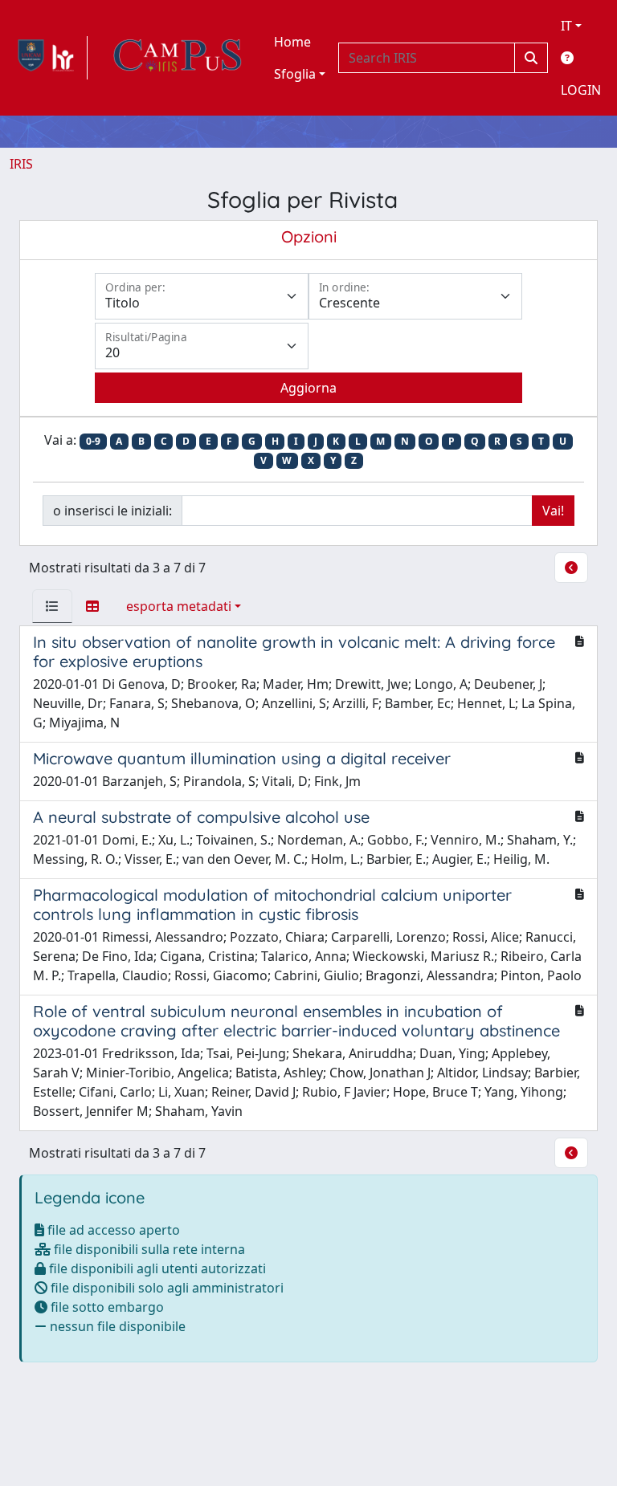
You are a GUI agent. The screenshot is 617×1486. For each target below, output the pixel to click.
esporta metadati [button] (178, 606)
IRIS (21, 164)
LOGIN (581, 90)
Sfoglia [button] (295, 74)
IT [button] (566, 26)
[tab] (52, 606)
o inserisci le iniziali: (112, 510)
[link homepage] (49, 57)
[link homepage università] (177, 57)
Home (292, 42)
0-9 (93, 441)
